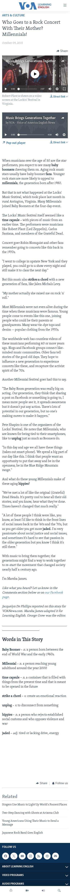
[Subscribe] (55, 856)
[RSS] (38, 856)
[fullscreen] (64, 88)
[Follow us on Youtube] (22, 856)
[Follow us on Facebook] (5, 856)
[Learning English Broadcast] (43, 890)
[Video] (27, 890)
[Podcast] (47, 856)
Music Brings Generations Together (31, 61)
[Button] (62, 51)
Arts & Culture (13, 15)
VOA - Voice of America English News (32, 122)
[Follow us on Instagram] (30, 856)
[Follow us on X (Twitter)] (13, 856)
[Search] (59, 890)
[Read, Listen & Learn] (11, 890)
